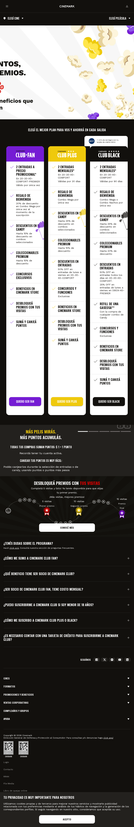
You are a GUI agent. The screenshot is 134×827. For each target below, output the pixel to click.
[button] (67, 558)
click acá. (14, 548)
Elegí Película (117, 18)
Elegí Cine (13, 18)
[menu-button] (6, 6)
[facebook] (97, 660)
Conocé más (67, 527)
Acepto (67, 819)
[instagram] (112, 660)
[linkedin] (127, 660)
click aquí (108, 738)
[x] (104, 660)
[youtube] (120, 660)
